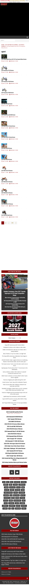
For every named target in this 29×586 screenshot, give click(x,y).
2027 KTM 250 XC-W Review (6, 181)
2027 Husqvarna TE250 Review (7, 81)
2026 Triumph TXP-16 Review (14, 438)
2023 (8, 482)
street (16, 503)
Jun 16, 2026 (5, 127)
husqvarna (21, 492)
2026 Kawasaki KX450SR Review (14, 416)
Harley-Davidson (8, 492)
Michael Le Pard (14, 61)
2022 (4, 482)
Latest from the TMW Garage (14, 271)
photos (5, 500)
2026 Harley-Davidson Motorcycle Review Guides (14, 462)
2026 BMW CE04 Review (14, 421)
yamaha (24, 508)
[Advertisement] (14, 20)
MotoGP (23, 495)
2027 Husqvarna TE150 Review (7, 70)
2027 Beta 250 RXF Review (6, 148)
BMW (11, 484)
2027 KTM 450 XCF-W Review (7, 204)
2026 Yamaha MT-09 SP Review (14, 451)
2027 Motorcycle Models (11, 44)
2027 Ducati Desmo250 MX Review (8, 114)
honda (15, 492)
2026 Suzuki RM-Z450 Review (14, 426)
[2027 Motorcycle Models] (4, 56)
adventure (17, 482)
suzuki (18, 505)
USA (13, 508)
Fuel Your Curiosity (14, 408)
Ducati (18, 487)
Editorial (14, 2)
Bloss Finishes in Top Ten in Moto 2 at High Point (14, 353)
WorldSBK (18, 508)
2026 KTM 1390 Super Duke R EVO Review (14, 443)
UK (9, 508)
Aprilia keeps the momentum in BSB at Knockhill (14, 396)
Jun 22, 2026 (5, 72)
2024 (12, 482)
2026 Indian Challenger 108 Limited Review (14, 448)
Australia (23, 482)
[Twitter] (12, 472)
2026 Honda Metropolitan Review (14, 412)
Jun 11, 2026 (5, 172)
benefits (6, 484)
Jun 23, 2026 (5, 61)
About (27, 0)
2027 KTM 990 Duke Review (6, 215)
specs (23, 500)
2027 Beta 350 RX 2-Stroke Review (8, 137)
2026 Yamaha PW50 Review (14, 419)
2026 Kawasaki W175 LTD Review (9, 536)
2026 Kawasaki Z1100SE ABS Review (14, 441)
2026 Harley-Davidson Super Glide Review (12, 534)
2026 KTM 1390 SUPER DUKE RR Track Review (12, 539)
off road (22, 498)
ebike (23, 487)
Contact (18, 2)
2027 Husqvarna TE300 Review (7, 92)
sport (5, 503)
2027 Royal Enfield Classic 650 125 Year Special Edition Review (13, 59)
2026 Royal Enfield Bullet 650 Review (14, 453)
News (17, 498)
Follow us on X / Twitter (6, 572)
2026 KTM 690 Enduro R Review (14, 429)
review (10, 500)
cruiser (6, 487)
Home (2, 44)
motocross (16, 495)
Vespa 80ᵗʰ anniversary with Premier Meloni (14, 345)
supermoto (5, 505)
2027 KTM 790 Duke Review (6, 103)
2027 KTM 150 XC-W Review (6, 170)
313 (12, 222)
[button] (27, 37)
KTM (11, 495)
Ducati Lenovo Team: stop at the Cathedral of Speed (14, 382)
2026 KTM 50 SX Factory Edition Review (14, 424)
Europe (12, 490)
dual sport (12, 487)
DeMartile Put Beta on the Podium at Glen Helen (14, 347)
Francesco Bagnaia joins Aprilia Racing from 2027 (14, 379)
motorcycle (7, 498)
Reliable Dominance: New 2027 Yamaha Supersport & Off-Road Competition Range (14, 293)
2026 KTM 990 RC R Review (14, 433)
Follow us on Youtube (5, 574)
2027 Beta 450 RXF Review (6, 159)
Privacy (10, 2)
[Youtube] (17, 472)
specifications (17, 500)
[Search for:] (7, 40)
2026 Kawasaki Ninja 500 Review (14, 436)
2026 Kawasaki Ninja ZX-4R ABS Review (14, 431)
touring (5, 508)
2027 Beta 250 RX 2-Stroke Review (8, 126)
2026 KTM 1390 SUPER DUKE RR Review (11, 541)
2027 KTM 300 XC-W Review (6, 192)
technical (24, 505)
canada (15, 484)
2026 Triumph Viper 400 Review (14, 456)
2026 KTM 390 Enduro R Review (9, 544)
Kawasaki (6, 495)
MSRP (13, 498)
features (17, 490)
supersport (12, 505)
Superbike (22, 503)
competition (22, 484)
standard (11, 503)
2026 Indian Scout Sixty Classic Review (14, 446)
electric (6, 490)
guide (22, 490)
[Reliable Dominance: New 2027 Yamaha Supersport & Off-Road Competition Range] (14, 288)
